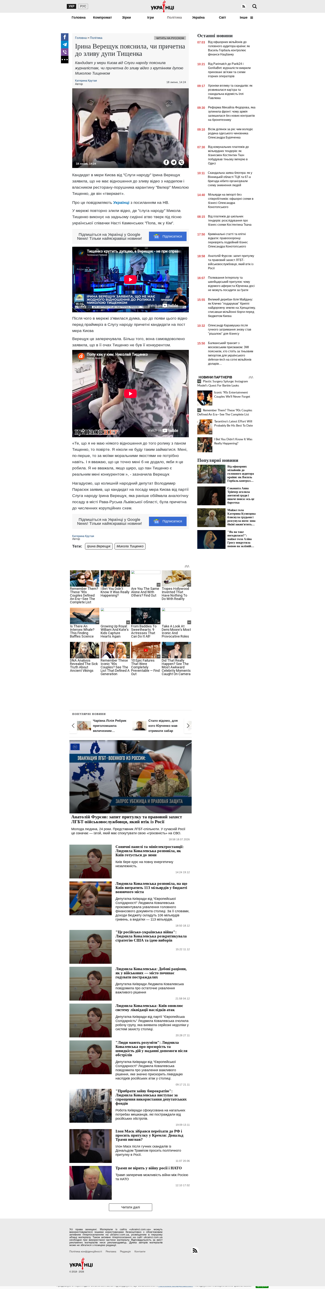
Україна (198, 17)
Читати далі (130, 1207)
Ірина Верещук (99, 546)
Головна (79, 17)
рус (83, 6)
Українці (121, 202)
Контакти (139, 1251)
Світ (222, 17)
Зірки (126, 17)
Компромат (102, 17)
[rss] (243, 6)
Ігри (150, 17)
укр (71, 6)
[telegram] (64, 44)
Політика (174, 17)
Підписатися (172, 236)
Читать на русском (170, 38)
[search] (254, 6)
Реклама (111, 1251)
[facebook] (64, 37)
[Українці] (162, 6)
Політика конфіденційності (85, 1251)
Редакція (125, 1251)
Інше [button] (244, 17)
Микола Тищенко (130, 546)
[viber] (64, 52)
